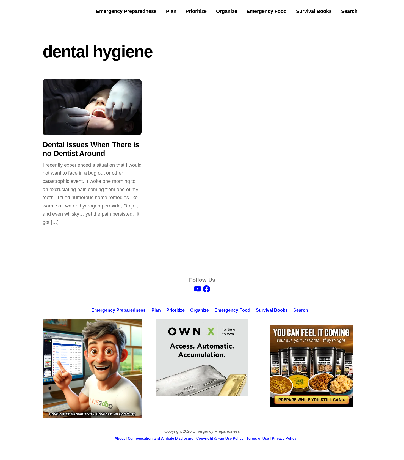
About (120, 438)
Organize (226, 11)
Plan (171, 11)
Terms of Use (258, 438)
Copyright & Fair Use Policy (219, 438)
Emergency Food (267, 11)
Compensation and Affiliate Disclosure (160, 438)
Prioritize (196, 11)
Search (349, 11)
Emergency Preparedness (126, 11)
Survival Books (314, 11)
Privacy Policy (284, 438)
